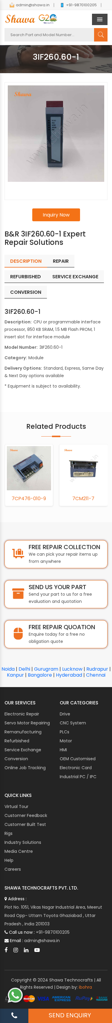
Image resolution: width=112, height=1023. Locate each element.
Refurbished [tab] (25, 276)
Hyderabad (69, 675)
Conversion (16, 759)
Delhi (24, 669)
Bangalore (40, 675)
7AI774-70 (86, 498)
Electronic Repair (21, 714)
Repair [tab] (61, 261)
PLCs (64, 732)
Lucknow (72, 669)
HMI (63, 750)
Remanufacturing (23, 732)
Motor (66, 741)
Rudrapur (97, 669)
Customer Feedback (25, 815)
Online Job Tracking (25, 768)
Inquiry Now (56, 214)
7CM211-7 (31, 498)
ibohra (85, 987)
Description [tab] (26, 261)
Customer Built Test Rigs (25, 828)
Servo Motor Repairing (27, 723)
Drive (65, 714)
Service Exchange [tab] (75, 276)
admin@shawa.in (33, 5)
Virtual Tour (16, 807)
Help (8, 860)
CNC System (73, 723)
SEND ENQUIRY (70, 1015)
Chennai (95, 675)
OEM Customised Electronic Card (78, 763)
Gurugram (46, 669)
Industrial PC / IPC (78, 777)
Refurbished (16, 741)
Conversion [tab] (25, 292)
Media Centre (18, 851)
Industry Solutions (22, 842)
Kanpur (15, 675)
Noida (8, 669)
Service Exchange (22, 750)
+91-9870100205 (81, 5)
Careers (12, 869)
